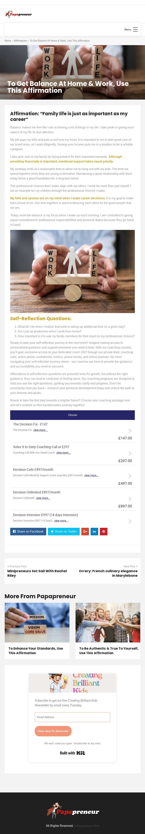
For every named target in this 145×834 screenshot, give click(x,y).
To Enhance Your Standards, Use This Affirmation (35, 650)
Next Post (129, 566)
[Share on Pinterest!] (103, 531)
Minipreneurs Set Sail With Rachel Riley (37, 573)
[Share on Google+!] (85, 531)
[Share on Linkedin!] (94, 531)
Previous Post (18, 566)
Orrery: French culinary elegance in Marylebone (108, 573)
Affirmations (20, 40)
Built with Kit (72, 753)
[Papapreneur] (18, 14)
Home (8, 40)
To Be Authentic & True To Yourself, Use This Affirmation (108, 650)
